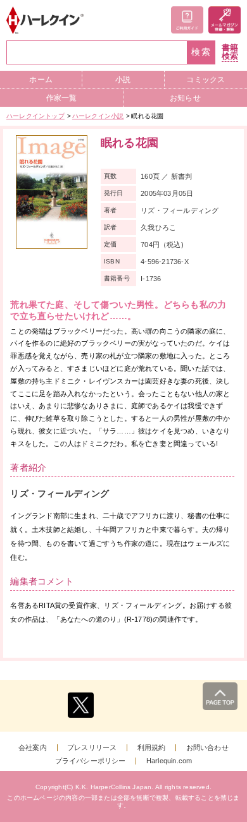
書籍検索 (230, 52)
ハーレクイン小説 (98, 115)
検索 (201, 52)
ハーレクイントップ (35, 115)
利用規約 (151, 747)
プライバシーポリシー (90, 761)
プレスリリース (92, 747)
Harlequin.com (169, 761)
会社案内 (32, 747)
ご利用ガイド (187, 19)
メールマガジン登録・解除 (224, 19)
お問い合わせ (207, 747)
